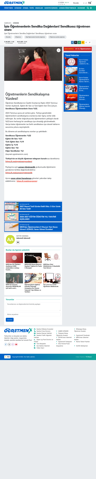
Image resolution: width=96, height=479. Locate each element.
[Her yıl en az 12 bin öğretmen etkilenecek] (51, 278)
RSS (8, 357)
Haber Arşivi (40, 348)
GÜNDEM (17, 8)
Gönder (9, 320)
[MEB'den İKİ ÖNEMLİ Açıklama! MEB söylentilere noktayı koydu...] (14, 258)
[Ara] (88, 8)
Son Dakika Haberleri (43, 346)
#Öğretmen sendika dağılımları (57, 37)
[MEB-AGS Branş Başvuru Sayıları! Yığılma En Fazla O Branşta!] (33, 258)
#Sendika (8, 37)
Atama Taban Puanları (83, 341)
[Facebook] (5, 344)
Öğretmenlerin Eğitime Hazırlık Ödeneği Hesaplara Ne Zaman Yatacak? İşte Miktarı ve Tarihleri (33, 288)
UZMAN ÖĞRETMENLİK (67, 8)
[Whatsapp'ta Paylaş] (79, 42)
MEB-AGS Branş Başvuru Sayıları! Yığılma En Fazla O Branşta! (33, 266)
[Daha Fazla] (82, 42)
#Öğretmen (18, 37)
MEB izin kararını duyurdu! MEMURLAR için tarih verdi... (13, 286)
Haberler (7, 23)
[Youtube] (16, 344)
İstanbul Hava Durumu (43, 331)
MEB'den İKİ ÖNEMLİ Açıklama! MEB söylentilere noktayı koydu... (13, 267)
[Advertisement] (78, 141)
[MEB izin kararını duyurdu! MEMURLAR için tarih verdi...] (14, 278)
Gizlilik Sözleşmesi (82, 346)
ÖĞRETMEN (8, 8)
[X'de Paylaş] (75, 42)
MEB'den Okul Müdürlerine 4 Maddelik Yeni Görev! (51, 266)
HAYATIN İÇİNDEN (50, 8)
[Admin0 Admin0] (10, 239)
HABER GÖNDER (63, 331)
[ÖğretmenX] (14, 2)
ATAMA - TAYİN (28, 8)
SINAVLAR (39, 8)
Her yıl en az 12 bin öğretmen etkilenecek (50, 285)
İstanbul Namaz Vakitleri (44, 333)
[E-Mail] (18, 242)
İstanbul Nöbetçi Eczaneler (45, 329)
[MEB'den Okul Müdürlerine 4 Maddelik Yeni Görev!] (51, 258)
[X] (9, 344)
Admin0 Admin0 (23, 238)
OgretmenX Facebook (83, 335)
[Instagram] (12, 344)
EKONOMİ (81, 8)
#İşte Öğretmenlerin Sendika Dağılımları (35, 37)
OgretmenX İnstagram (65, 341)
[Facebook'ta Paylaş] (72, 42)
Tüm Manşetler (41, 344)
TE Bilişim (89, 357)
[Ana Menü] (90, 8)
